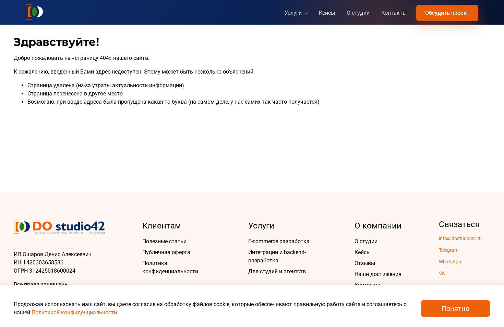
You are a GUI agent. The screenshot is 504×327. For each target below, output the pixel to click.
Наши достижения (378, 274)
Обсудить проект (447, 13)
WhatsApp (450, 261)
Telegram (448, 250)
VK (442, 273)
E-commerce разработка (279, 241)
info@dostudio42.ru (460, 238)
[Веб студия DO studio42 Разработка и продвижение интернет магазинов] (34, 11)
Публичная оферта (166, 252)
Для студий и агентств (277, 271)
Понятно (455, 308)
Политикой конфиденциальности (74, 312)
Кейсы (327, 13)
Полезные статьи (164, 241)
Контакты (394, 13)
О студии (358, 13)
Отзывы (365, 263)
